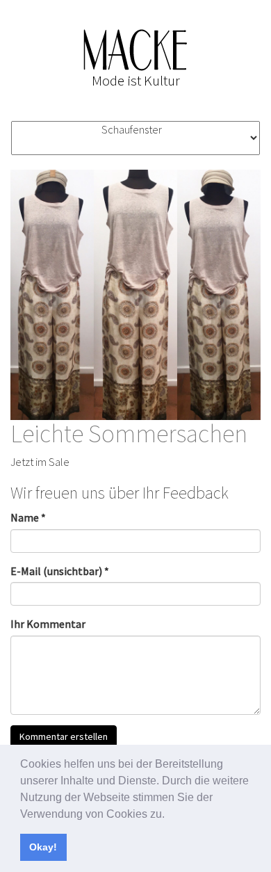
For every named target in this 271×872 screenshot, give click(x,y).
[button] (169, 815)
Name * (28, 517)
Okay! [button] (43, 847)
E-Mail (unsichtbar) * (59, 571)
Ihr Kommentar (47, 624)
